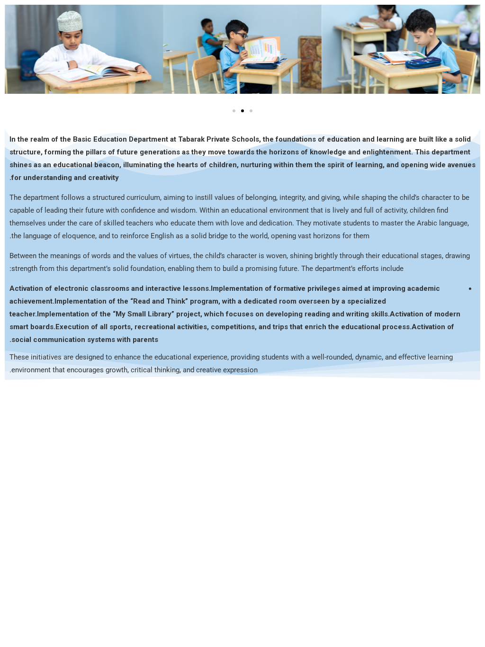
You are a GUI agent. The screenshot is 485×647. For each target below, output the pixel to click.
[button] (234, 110)
